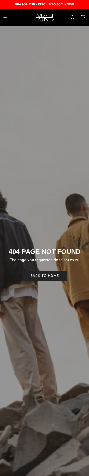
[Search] (72, 17)
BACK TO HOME (44, 276)
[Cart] (83, 17)
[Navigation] (5, 17)
